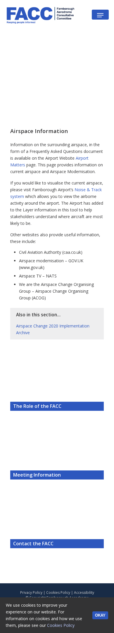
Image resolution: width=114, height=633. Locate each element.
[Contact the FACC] (57, 517)
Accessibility (84, 592)
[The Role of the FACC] (57, 379)
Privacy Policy (31, 592)
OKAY (100, 615)
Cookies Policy (58, 592)
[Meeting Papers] (57, 448)
